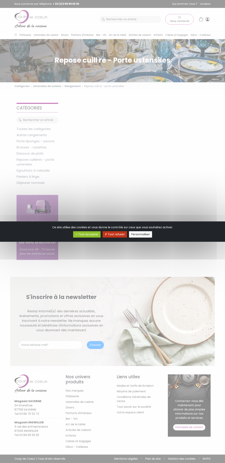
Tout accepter (88, 234)
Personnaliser (140, 234)
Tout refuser (116, 234)
